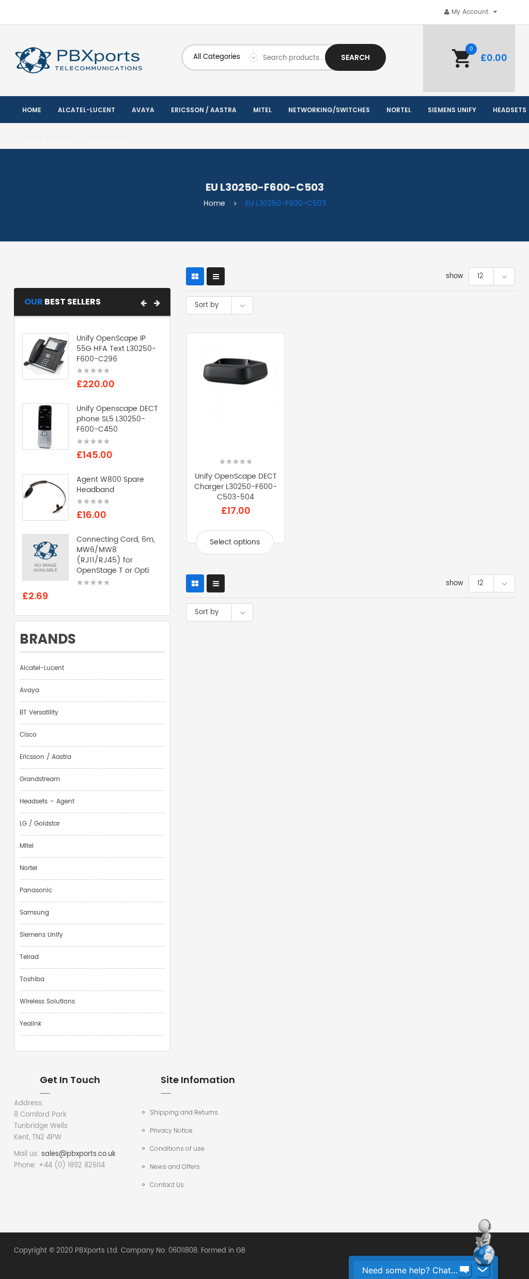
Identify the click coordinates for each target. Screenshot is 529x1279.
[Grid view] (195, 276)
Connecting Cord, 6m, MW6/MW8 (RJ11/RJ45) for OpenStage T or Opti (115, 555)
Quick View (236, 453)
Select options (235, 542)
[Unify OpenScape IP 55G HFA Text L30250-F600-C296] (45, 356)
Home (214, 203)
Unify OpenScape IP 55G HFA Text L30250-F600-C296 (116, 348)
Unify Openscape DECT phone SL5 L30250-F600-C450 (117, 419)
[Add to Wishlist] (203, 453)
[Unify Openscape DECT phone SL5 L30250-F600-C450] (45, 426)
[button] (144, 303)
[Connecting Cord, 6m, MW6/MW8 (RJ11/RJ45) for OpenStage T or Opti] (45, 557)
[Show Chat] (464, 1270)
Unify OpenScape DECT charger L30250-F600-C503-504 (235, 486)
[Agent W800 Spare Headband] (45, 497)
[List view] (216, 276)
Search (355, 57)
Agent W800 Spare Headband (110, 485)
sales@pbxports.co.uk (78, 1154)
